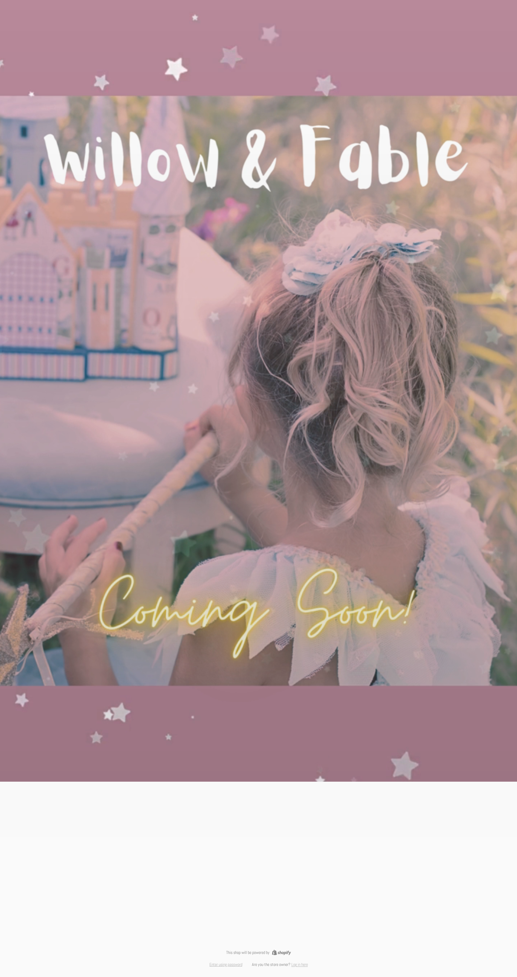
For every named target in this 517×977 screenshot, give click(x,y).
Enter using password (225, 964)
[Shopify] (281, 952)
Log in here (299, 964)
